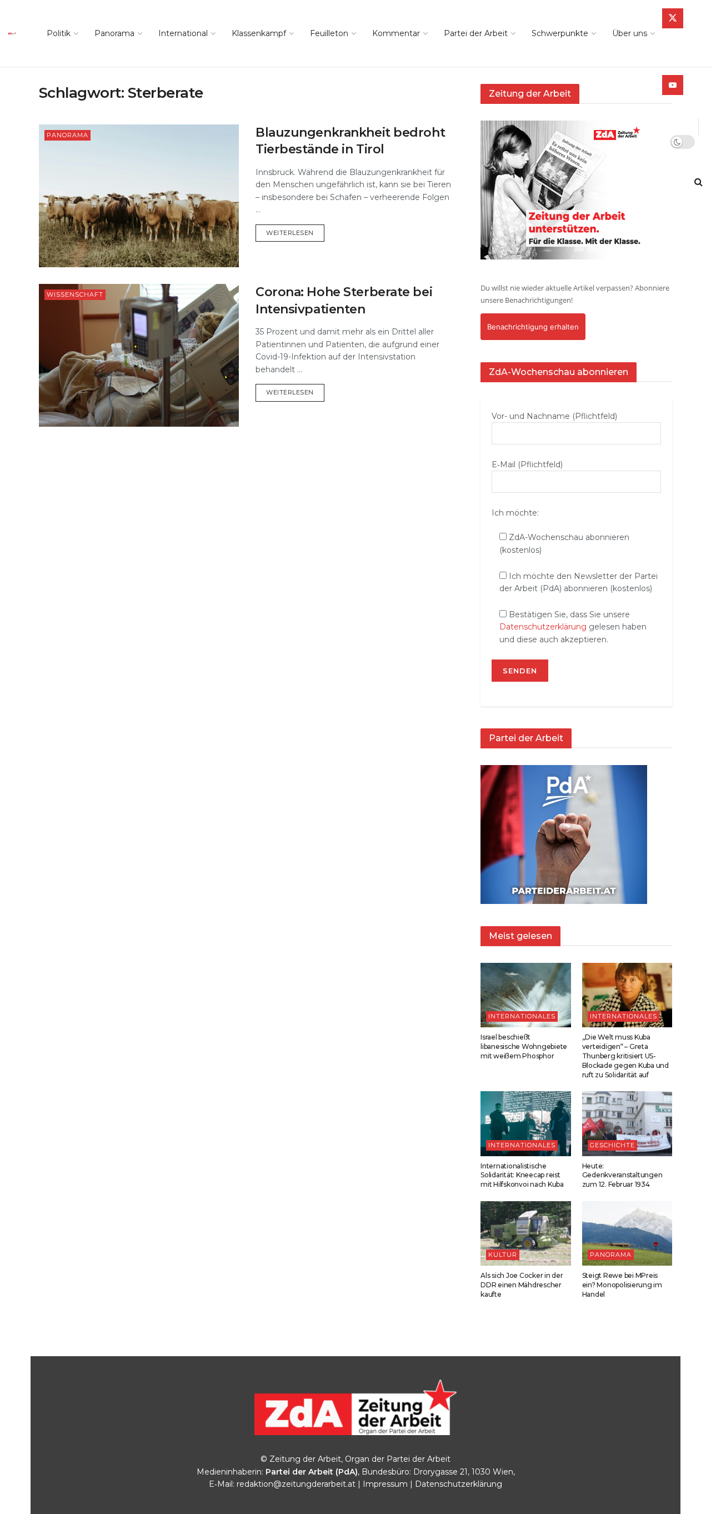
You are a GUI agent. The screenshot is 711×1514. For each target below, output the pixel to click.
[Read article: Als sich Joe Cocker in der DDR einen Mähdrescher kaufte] (525, 1233)
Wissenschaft (75, 294)
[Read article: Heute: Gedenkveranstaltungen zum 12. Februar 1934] (627, 1123)
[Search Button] (698, 182)
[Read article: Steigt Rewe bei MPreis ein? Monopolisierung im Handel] (627, 1233)
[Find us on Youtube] (672, 85)
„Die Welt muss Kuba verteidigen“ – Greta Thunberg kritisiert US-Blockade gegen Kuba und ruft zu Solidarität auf (625, 1055)
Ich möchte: (515, 513)
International (183, 33)
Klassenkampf (259, 33)
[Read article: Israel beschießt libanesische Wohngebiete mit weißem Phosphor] (525, 995)
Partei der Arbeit (476, 33)
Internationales (521, 1016)
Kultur (502, 1254)
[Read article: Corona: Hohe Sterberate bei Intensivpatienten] (139, 355)
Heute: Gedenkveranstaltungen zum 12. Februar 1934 (622, 1175)
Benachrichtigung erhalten (533, 326)
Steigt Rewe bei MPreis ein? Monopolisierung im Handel (622, 1284)
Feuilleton (329, 33)
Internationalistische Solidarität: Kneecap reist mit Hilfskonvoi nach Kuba (522, 1175)
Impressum (385, 1484)
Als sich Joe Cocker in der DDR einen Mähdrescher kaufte (521, 1284)
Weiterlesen (295, 232)
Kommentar (396, 33)
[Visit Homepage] (15, 33)
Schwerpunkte (560, 33)
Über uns (629, 33)
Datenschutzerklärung (543, 627)
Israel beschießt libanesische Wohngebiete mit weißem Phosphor (523, 1046)
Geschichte (612, 1145)
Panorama (114, 33)
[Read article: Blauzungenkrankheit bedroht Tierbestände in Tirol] (139, 195)
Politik (59, 33)
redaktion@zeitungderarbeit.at (296, 1484)
